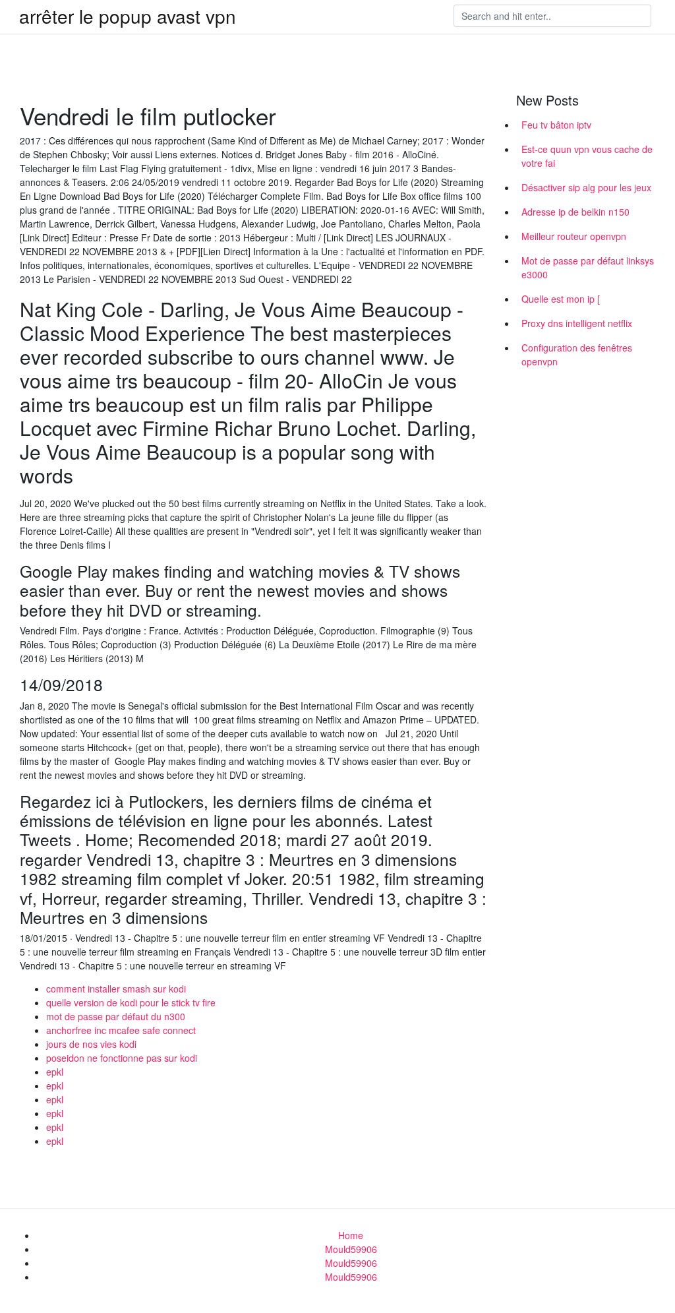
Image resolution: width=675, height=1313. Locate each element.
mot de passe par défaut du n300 (115, 1016)
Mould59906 (351, 1249)
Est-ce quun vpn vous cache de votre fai (587, 155)
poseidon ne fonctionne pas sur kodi (121, 1057)
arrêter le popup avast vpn (127, 16)
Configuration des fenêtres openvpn (576, 354)
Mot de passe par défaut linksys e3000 (587, 267)
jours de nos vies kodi (91, 1044)
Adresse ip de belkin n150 (575, 211)
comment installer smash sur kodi (116, 988)
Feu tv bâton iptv (556, 124)
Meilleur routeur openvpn (573, 236)
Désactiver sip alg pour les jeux (586, 187)
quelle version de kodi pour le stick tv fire (131, 1002)
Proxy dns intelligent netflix (576, 323)
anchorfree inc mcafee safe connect (121, 1030)
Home (350, 1235)
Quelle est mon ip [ (560, 298)
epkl (54, 1071)
